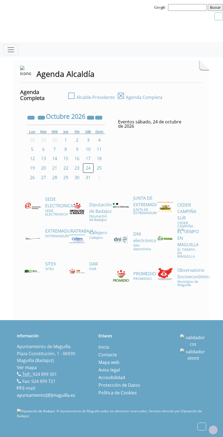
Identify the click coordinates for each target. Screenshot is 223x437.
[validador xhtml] (193, 354)
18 (99, 158)
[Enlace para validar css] (193, 340)
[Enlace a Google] (160, 7)
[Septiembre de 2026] (42, 117)
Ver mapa (27, 367)
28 (54, 177)
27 (43, 177)
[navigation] (188, 7)
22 (65, 168)
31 (88, 177)
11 (99, 149)
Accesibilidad (111, 377)
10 (88, 149)
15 (65, 158)
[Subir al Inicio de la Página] (213, 430)
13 (43, 158)
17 (88, 158)
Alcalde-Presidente (91, 97)
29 (65, 177)
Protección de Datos (119, 385)
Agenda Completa (139, 97)
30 (77, 177)
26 (32, 177)
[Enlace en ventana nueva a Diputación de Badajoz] (37, 411)
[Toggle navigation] (10, 49)
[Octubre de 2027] (91, 117)
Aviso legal (109, 370)
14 (54, 158)
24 (88, 168)
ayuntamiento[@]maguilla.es (46, 395)
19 (32, 168)
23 (77, 168)
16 (77, 158)
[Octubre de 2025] (31, 117)
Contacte (107, 355)
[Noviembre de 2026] (98, 117)
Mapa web (108, 362)
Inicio (103, 347)
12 (32, 158)
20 (43, 168)
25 (99, 168)
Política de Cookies (117, 393)
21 (54, 168)
